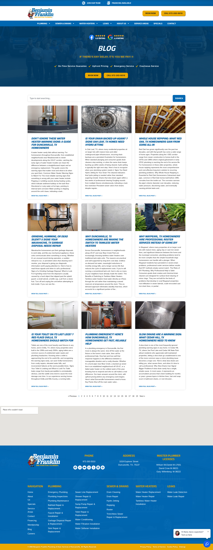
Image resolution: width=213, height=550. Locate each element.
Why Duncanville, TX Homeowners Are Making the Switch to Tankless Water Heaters (104, 241)
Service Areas (141, 23)
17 (130, 396)
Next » (142, 396)
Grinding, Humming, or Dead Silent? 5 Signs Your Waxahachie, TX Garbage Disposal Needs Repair (49, 241)
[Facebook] (75, 467)
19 (137, 396)
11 (107, 396)
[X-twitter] (80, 467)
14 (118, 396)
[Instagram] (89, 467)
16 (126, 396)
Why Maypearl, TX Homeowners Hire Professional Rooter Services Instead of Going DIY (159, 239)
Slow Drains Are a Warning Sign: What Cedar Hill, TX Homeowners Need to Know (160, 337)
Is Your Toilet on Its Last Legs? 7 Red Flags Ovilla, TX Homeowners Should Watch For (52, 337)
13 (115, 396)
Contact (171, 23)
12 (111, 396)
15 (122, 396)
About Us (121, 23)
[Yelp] (94, 467)
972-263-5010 (89, 461)
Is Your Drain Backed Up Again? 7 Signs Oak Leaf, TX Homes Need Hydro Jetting (106, 141)
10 (104, 396)
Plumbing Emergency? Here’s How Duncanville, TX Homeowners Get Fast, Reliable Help (105, 339)
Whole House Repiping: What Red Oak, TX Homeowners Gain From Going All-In (160, 141)
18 (133, 396)
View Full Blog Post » (40, 196)
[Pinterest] (103, 467)
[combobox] (100, 98)
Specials (158, 23)
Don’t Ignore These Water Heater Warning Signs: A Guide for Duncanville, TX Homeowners (51, 143)
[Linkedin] (98, 467)
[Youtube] (84, 467)
